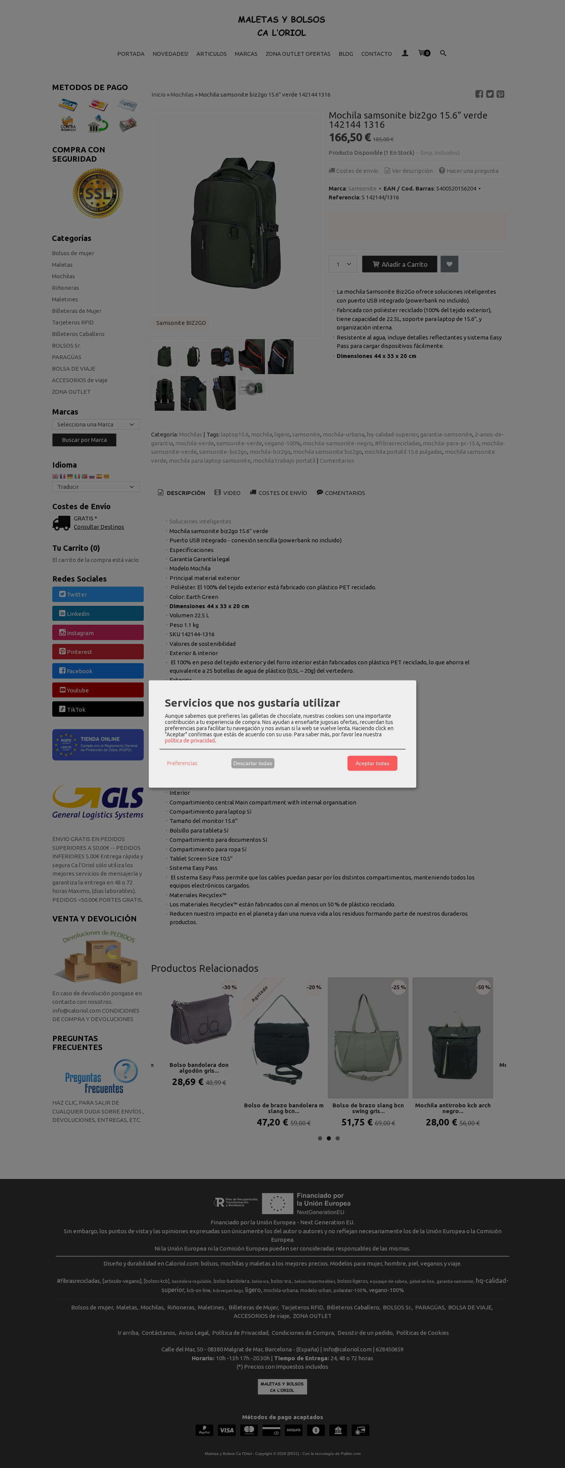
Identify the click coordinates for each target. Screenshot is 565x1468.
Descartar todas (252, 763)
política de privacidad (190, 740)
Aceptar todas (372, 763)
